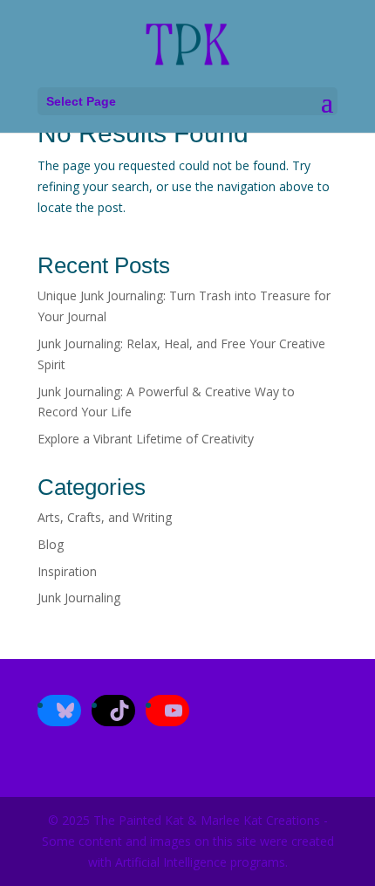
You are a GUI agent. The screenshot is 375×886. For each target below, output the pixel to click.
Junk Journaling (79, 597)
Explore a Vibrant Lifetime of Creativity (146, 438)
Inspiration (67, 571)
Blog (51, 544)
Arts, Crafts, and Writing (105, 517)
